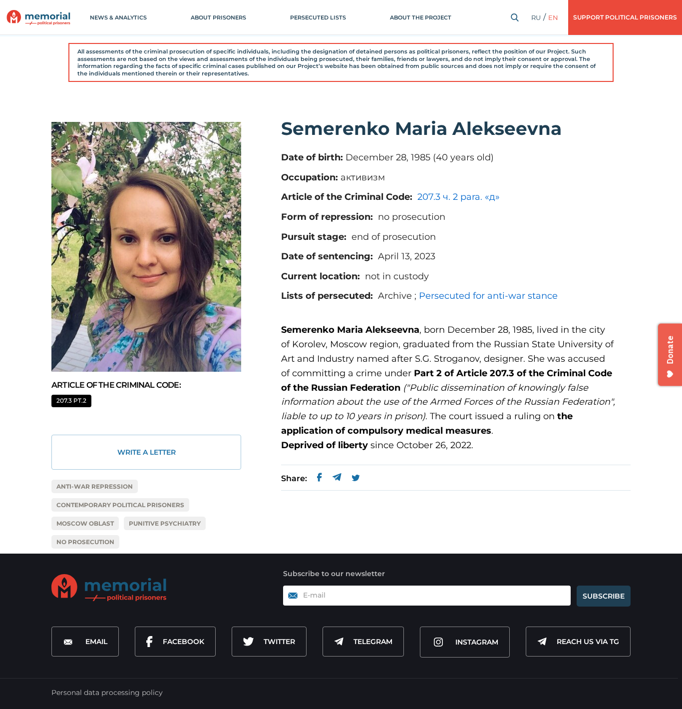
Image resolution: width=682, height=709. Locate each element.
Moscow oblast (85, 523)
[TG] (336, 478)
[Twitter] (355, 478)
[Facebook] (319, 478)
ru (536, 17)
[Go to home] (108, 587)
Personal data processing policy (107, 692)
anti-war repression (94, 486)
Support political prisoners (625, 17)
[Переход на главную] (38, 17)
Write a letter (146, 452)
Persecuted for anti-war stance (488, 295)
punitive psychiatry (165, 523)
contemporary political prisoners (120, 505)
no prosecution (85, 542)
